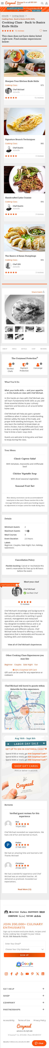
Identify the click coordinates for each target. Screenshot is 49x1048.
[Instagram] (6, 974)
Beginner (9, 664)
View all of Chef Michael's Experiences (25, 644)
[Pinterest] (32, 974)
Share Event (37, 292)
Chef (34, 349)
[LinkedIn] (43, 974)
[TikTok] (17, 974)
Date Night (28, 664)
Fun (36, 664)
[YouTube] (27, 974)
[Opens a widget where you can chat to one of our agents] (39, 1043)
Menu (14, 349)
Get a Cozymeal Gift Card (25, 670)
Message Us (21, 2)
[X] (38, 974)
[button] (2, 3)
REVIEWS (44, 349)
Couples (17, 664)
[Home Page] (10, 3)
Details (24, 349)
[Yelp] (22, 974)
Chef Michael (29, 589)
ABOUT (4, 349)
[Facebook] (11, 974)
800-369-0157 (36, 1035)
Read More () (24, 889)
